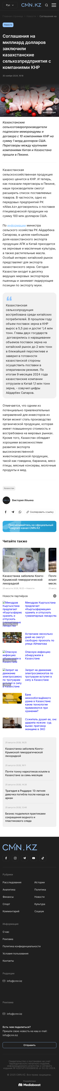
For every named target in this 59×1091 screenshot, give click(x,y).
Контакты (8, 960)
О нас (6, 931)
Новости (31, 16)
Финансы (8, 896)
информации (16, 225)
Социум (39, 911)
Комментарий (11, 911)
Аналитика (9, 889)
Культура (39, 904)
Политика (40, 889)
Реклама (8, 939)
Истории (39, 882)
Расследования (12, 882)
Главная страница (13, 16)
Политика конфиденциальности (22, 946)
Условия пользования (15, 953)
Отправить (29, 1045)
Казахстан (9, 488)
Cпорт (6, 904)
